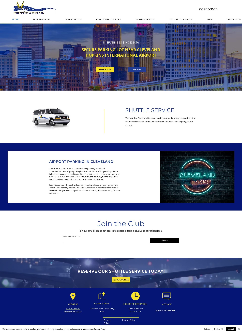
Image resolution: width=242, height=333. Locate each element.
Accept (231, 329)
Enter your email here (71, 236)
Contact (101, 190)
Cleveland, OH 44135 (73, 311)
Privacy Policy (99, 329)
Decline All (218, 329)
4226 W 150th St (73, 308)
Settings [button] (207, 329)
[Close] (238, 329)
